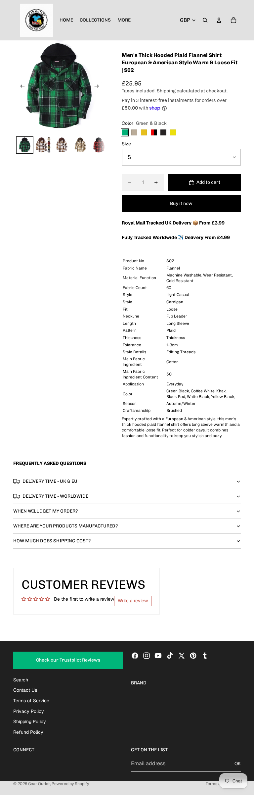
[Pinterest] (193, 656)
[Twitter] (182, 656)
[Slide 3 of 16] (62, 145)
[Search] (205, 20)
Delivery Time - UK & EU (49, 481)
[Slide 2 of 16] (43, 145)
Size (126, 144)
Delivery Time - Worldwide (55, 496)
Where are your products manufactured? (65, 526)
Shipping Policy (29, 721)
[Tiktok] (170, 656)
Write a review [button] (133, 601)
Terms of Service (31, 701)
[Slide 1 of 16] (25, 145)
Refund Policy (28, 732)
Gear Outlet (39, 783)
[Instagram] (146, 656)
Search (20, 680)
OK (237, 763)
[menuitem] (124, 20)
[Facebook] (135, 656)
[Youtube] (158, 656)
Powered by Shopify (70, 783)
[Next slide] (98, 86)
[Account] (219, 20)
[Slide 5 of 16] (99, 145)
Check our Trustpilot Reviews (68, 660)
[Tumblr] (205, 656)
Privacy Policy (28, 711)
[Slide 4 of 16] (80, 145)
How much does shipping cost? (52, 541)
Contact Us (25, 690)
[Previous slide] (20, 86)
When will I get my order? (45, 511)
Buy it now (181, 203)
